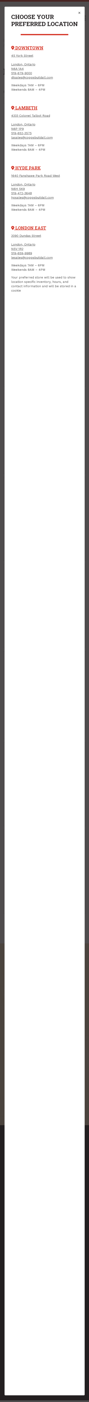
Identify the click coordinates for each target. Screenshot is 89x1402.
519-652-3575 (21, 133)
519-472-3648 (21, 193)
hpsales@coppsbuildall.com (32, 197)
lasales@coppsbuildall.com (32, 137)
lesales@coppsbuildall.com (32, 258)
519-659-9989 (21, 253)
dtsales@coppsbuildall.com (32, 77)
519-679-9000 (21, 73)
